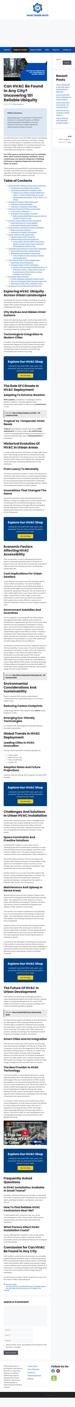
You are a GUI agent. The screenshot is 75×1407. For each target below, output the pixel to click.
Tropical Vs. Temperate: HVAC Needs (24, 207)
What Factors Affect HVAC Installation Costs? (27, 283)
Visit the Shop (25, 376)
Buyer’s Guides (36, 50)
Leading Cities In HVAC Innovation (23, 237)
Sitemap (30, 1378)
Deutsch (7, 50)
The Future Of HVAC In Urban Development (24, 260)
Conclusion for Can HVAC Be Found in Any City (24, 286)
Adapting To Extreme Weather (22, 204)
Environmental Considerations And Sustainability (26, 227)
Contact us (67, 50)
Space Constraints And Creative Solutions (25, 251)
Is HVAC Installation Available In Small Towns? (27, 279)
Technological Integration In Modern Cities (26, 190)
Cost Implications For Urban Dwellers (24, 223)
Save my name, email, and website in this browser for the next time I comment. (26, 1346)
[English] (69, 136)
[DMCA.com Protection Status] (54, 1380)
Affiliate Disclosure (34, 1375)
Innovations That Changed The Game (24, 214)
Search (58, 59)
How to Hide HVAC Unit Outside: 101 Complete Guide (63, 104)
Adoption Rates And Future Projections (25, 239)
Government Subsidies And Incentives (24, 225)
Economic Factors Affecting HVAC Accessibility (25, 221)
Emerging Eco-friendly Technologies (24, 232)
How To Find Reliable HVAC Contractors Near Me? (28, 281)
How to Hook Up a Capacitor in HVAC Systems (62, 112)
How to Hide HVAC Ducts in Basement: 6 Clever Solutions (63, 97)
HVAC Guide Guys (13, 118)
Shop (47, 50)
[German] (70, 136)
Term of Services (33, 1369)
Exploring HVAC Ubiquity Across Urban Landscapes (27, 186)
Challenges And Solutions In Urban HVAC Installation (27, 249)
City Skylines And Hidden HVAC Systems (25, 188)
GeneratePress (49, 1395)
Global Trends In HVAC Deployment (21, 235)
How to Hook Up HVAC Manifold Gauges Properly (62, 120)
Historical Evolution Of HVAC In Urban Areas (24, 209)
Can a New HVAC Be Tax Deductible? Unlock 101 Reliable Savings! (26, 1286)
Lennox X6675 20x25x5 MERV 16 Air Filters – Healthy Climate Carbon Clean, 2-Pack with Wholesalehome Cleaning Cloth (29, 243)
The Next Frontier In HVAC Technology (24, 265)
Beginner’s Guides (20, 50)
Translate (69, 142)
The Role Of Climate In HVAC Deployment (23, 202)
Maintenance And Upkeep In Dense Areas (25, 253)
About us (56, 50)
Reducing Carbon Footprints (21, 230)
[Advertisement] (37, 33)
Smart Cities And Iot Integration (22, 263)
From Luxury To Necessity (20, 211)
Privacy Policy (32, 1366)
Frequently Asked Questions (18, 277)
